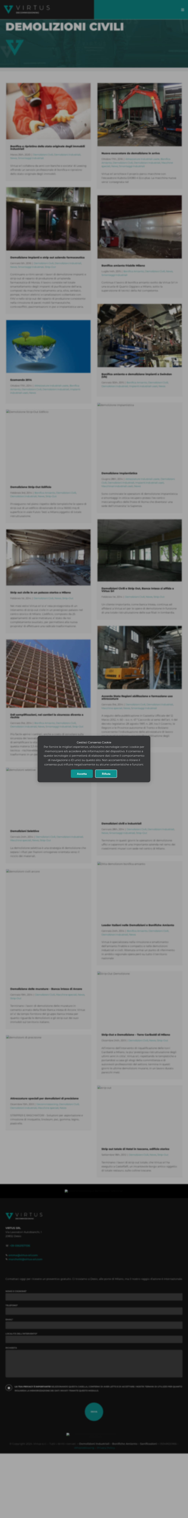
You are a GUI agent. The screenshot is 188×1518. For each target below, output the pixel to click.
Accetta (82, 773)
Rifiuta (106, 773)
